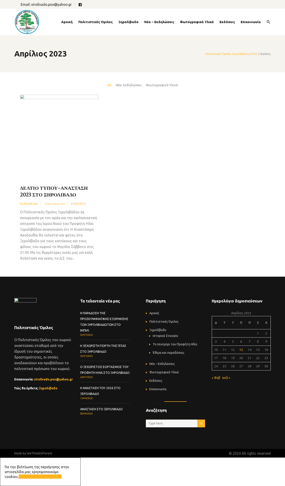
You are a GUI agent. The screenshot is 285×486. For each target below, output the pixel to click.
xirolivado (31, 203)
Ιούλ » (226, 378)
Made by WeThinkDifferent (33, 453)
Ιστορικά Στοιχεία (165, 336)
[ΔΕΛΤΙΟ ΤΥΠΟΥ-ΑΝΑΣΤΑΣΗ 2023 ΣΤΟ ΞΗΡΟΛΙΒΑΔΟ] (59, 136)
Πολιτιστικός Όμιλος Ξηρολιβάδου (227, 54)
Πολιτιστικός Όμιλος (164, 321)
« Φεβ (216, 378)
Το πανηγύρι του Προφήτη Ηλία (175, 344)
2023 (254, 54)
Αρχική (154, 313)
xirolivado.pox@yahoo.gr (51, 4)
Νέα (63, 203)
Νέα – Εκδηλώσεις (162, 364)
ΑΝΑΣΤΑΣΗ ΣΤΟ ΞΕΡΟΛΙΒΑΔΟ (101, 409)
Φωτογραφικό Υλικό (164, 372)
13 (241, 350)
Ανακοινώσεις (52, 203)
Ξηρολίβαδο (48, 388)
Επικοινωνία (158, 389)
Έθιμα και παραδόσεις (168, 352)
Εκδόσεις (155, 380)
